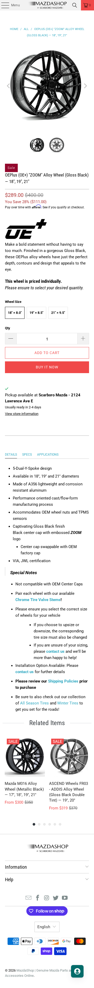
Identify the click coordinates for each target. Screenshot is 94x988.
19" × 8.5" (36, 313)
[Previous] (9, 86)
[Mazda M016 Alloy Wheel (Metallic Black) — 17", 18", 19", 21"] (25, 757)
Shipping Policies (63, 681)
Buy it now (47, 367)
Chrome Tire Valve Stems (38, 599)
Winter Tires (67, 703)
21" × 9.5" (58, 313)
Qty (7, 328)
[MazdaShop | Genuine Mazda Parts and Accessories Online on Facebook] (38, 898)
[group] (25, 774)
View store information (21, 414)
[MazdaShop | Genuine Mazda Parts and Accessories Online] (47, 5)
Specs (27, 454)
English (43, 927)
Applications (47, 454)
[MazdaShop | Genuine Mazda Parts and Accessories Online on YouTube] (65, 898)
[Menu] (2, 5)
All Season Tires (34, 703)
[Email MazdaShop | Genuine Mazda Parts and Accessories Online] (29, 898)
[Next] (85, 86)
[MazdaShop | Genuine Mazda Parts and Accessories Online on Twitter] (56, 898)
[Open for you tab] (77, 971)
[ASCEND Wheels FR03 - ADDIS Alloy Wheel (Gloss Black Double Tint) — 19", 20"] (69, 757)
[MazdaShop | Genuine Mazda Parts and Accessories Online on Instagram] (47, 898)
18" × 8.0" (15, 313)
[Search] (75, 5)
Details (11, 454)
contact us (55, 651)
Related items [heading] (46, 723)
